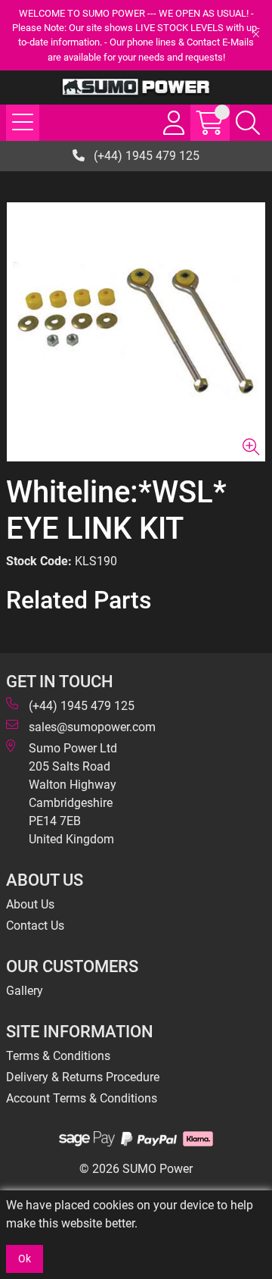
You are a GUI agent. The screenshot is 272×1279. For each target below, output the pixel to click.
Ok (24, 1258)
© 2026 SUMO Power (136, 1169)
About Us (30, 904)
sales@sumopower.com (92, 727)
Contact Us (35, 925)
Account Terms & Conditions (81, 1098)
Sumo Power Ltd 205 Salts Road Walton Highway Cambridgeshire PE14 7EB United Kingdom (73, 793)
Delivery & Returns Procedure (82, 1077)
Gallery (24, 990)
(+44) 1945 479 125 (145, 156)
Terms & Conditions (58, 1056)
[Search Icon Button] (248, 123)
